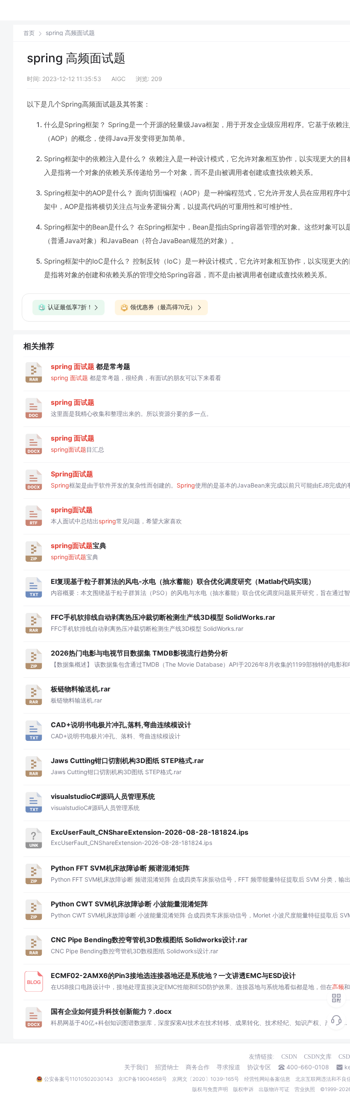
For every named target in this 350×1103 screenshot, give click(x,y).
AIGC (118, 78)
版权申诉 (243, 1089)
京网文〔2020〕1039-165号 (205, 1079)
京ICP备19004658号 (142, 1079)
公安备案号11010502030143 (78, 1079)
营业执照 (305, 1089)
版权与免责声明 (210, 1089)
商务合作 (198, 1067)
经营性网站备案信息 (267, 1079)
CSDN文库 (318, 1057)
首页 (29, 33)
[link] (29, 33)
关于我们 (136, 1067)
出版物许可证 (274, 1089)
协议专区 (259, 1067)
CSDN (289, 1057)
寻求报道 (228, 1067)
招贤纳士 (167, 1067)
